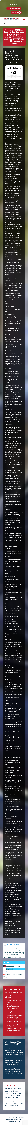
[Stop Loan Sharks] (11, 19)
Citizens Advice (9, 83)
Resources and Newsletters (13, 1120)
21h (9, 971)
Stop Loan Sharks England (13, 944)
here (6, 934)
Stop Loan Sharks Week (14, 110)
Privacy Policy (12, 1121)
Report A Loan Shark (8, 1118)
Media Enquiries (20, 1118)
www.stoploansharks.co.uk (12, 913)
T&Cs (18, 1121)
